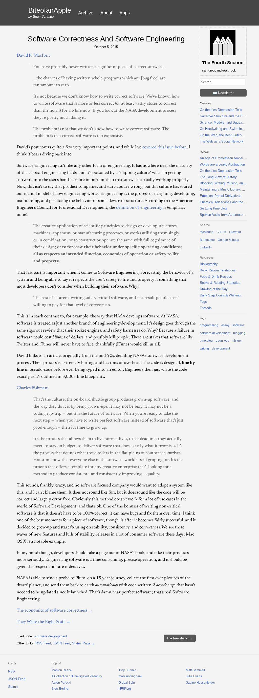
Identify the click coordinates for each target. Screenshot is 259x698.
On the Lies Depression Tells (221, 110)
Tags (203, 302)
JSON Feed (61, 643)
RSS (11, 671)
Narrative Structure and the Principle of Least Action (223, 116)
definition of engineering (139, 207)
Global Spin (127, 682)
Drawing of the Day (214, 289)
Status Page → (83, 643)
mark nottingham (130, 676)
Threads (206, 308)
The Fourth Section (223, 62)
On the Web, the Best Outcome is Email (223, 135)
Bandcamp (207, 240)
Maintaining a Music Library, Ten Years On (223, 189)
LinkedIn (206, 247)
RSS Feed (43, 643)
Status (13, 687)
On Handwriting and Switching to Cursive (223, 129)
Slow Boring (60, 688)
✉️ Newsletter (223, 93)
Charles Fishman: (32, 388)
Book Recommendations (218, 270)
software (238, 325)
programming (209, 325)
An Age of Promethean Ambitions (223, 158)
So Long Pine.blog (213, 208)
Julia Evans (194, 676)
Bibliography (209, 264)
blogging (239, 333)
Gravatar (235, 232)
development (221, 348)
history (237, 340)
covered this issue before (164, 147)
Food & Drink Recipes (216, 276)
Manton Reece (62, 670)
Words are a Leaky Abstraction (222, 164)
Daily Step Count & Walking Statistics (223, 295)
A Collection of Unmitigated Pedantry (77, 676)
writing (204, 348)
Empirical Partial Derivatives (220, 196)
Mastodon (206, 232)
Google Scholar (228, 240)
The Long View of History (218, 177)
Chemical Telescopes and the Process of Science (223, 202)
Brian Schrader (44, 16)
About (106, 12)
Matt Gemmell (195, 670)
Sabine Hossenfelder (200, 682)
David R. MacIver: (33, 55)
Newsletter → (179, 638)
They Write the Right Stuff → (43, 622)
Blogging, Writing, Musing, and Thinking (223, 183)
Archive (85, 12)
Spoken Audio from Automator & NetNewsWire (223, 215)
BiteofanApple (49, 10)
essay (225, 325)
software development (51, 636)
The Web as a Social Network (221, 141)
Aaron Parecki (61, 682)
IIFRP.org (125, 688)
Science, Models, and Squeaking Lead (223, 122)
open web (222, 340)
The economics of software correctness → (55, 610)
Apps (124, 12)
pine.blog (206, 340)
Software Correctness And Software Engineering (106, 39)
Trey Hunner (127, 670)
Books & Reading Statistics (220, 283)
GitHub (221, 232)
